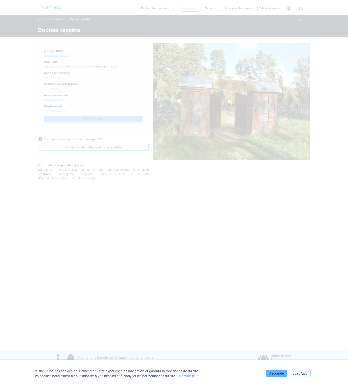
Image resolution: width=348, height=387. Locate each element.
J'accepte (276, 373)
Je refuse (300, 373)
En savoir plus (187, 376)
